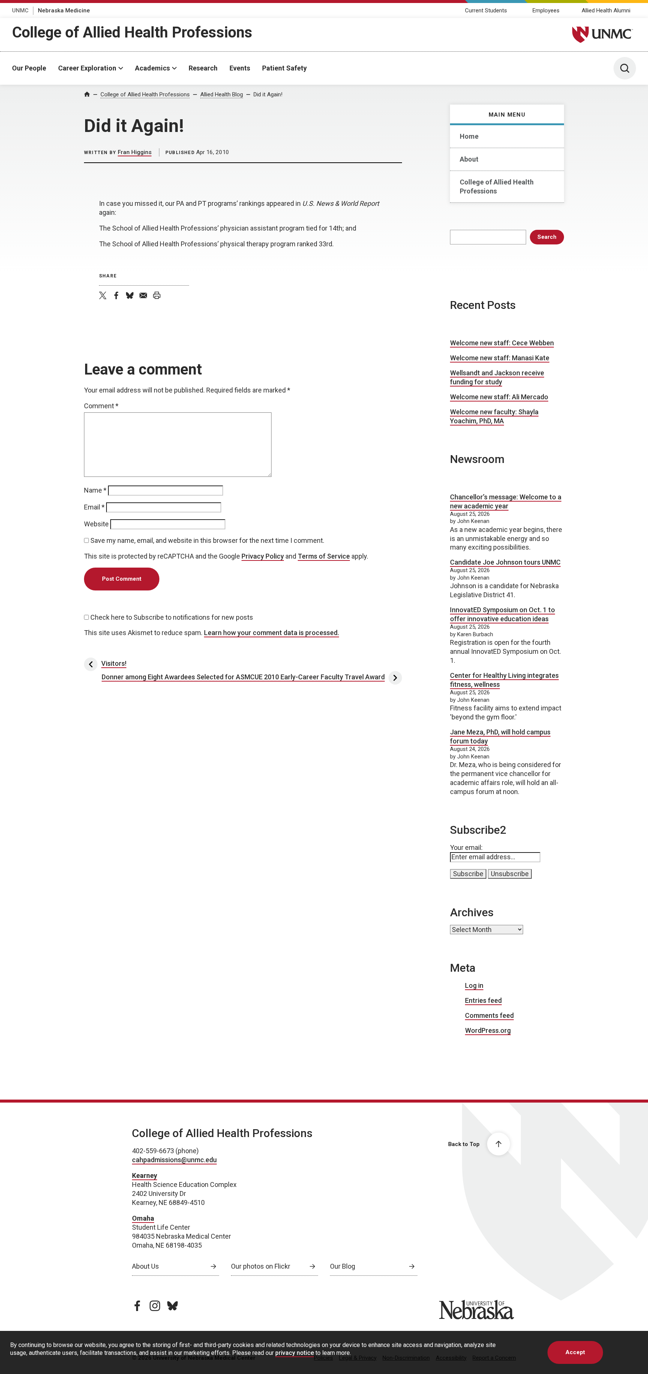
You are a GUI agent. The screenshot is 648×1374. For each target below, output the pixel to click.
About (469, 159)
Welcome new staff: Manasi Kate (499, 358)
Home (469, 136)
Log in (474, 985)
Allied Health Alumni (606, 10)
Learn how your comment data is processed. (271, 633)
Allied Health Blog (221, 94)
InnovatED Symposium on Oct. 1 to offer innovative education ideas (502, 614)
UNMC (20, 10)
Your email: (466, 847)
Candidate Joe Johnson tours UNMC (505, 562)
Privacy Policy (263, 556)
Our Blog (342, 1266)
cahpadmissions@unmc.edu (174, 1160)
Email (94, 507)
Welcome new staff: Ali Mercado (499, 397)
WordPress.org (488, 1030)
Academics (152, 68)
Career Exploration (87, 68)
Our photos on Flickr (260, 1266)
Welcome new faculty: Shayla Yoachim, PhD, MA (494, 416)
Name (95, 490)
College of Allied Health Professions (132, 32)
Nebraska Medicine (64, 10)
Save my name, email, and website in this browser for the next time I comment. (207, 540)
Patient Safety (284, 68)
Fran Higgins (135, 152)
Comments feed (489, 1015)
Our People (29, 68)
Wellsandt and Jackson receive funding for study (497, 377)
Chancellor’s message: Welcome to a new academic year (505, 501)
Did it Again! (268, 94)
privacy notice (294, 1352)
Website (96, 524)
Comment (101, 406)
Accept (575, 1352)
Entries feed (483, 1000)
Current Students (486, 10)
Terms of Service (324, 556)
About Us (145, 1266)
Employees (546, 10)
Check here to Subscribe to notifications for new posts (171, 617)
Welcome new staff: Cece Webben (502, 343)
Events (240, 68)
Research (203, 68)
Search (546, 237)
